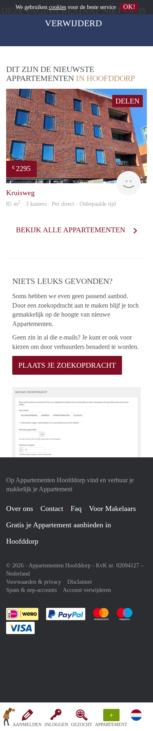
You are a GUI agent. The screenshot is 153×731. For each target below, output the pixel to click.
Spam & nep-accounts (31, 590)
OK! (129, 6)
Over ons (19, 508)
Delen (127, 101)
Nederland (18, 574)
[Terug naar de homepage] (9, 718)
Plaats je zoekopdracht (67, 365)
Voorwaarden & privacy (33, 582)
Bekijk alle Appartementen (71, 230)
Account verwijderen (87, 590)
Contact (51, 508)
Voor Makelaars (112, 508)
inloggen (56, 724)
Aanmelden (27, 724)
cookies (57, 7)
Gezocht (81, 724)
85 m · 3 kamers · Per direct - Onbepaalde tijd (61, 204)
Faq (76, 508)
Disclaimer (79, 582)
